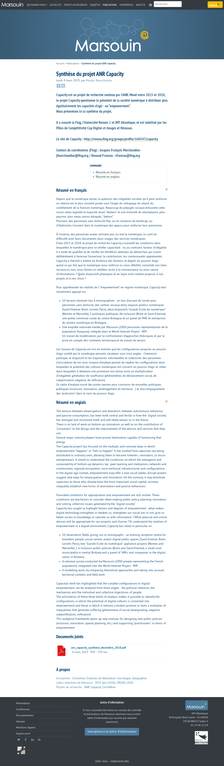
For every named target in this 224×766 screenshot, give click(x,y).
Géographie (139, 678)
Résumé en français (108, 172)
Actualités (55, 5)
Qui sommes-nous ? (37, 5)
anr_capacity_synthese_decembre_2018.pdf (98, 647)
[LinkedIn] (63, 85)
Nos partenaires (25, 715)
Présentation (23, 703)
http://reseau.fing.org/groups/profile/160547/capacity (121, 139)
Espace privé (23, 733)
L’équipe (20, 721)
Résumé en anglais (108, 176)
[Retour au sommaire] (166, 189)
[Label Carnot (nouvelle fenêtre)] (21, 750)
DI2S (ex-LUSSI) (105, 682)
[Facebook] (59, 85)
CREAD (120, 682)
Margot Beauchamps (99, 80)
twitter (18, 740)
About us (140, 5)
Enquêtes (95, 5)
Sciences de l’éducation (101, 678)
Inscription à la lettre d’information (111, 731)
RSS (39, 740)
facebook (25, 740)
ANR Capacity (92, 687)
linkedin (32, 740)
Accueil (60, 63)
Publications (110, 5)
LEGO (129, 682)
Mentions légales (25, 727)
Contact (150, 5)
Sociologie (124, 678)
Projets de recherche (75, 5)
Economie (78, 678)
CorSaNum (109, 687)
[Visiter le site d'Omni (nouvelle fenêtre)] (215, 4)
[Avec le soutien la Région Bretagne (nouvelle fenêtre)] (201, 737)
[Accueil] (12, 4)
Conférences (126, 5)
